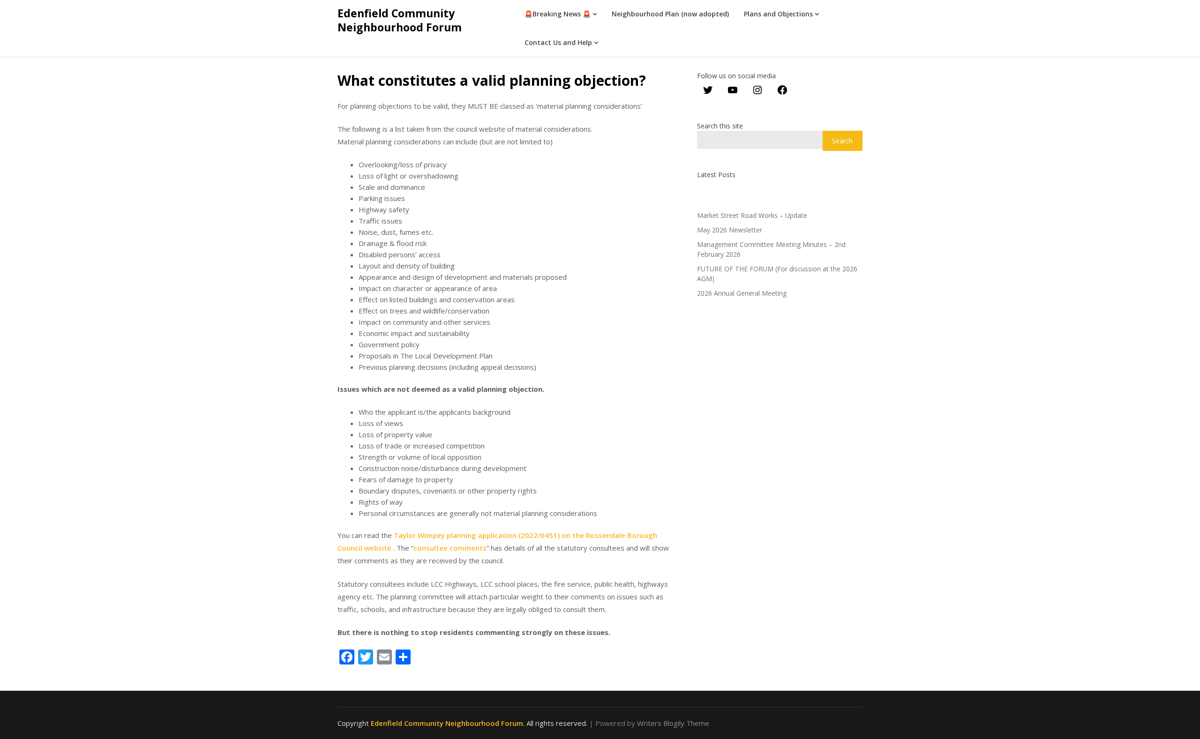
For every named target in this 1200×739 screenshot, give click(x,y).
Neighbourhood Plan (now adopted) (670, 13)
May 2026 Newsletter (729, 229)
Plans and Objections (778, 13)
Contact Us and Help (558, 42)
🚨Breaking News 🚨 (558, 13)
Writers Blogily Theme (673, 723)
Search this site (720, 125)
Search (842, 140)
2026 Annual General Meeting (742, 293)
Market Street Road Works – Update (752, 215)
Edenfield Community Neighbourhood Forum (400, 20)
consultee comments (450, 547)
